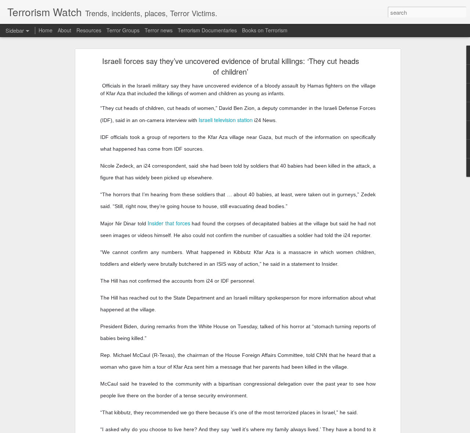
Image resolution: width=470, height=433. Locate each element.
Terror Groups (123, 30)
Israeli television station (226, 120)
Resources (88, 30)
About (64, 30)
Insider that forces (169, 223)
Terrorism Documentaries (207, 30)
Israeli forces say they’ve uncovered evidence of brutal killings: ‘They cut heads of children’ (230, 66)
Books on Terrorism (265, 30)
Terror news (159, 30)
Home (46, 30)
